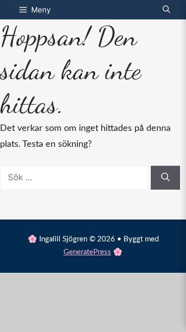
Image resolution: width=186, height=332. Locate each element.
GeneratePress (87, 252)
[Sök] (165, 178)
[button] (166, 9)
